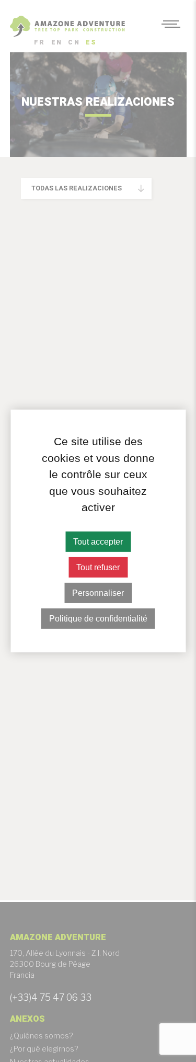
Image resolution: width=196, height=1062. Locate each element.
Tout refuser (98, 567)
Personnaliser (98, 593)
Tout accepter (98, 541)
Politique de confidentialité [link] (98, 618)
